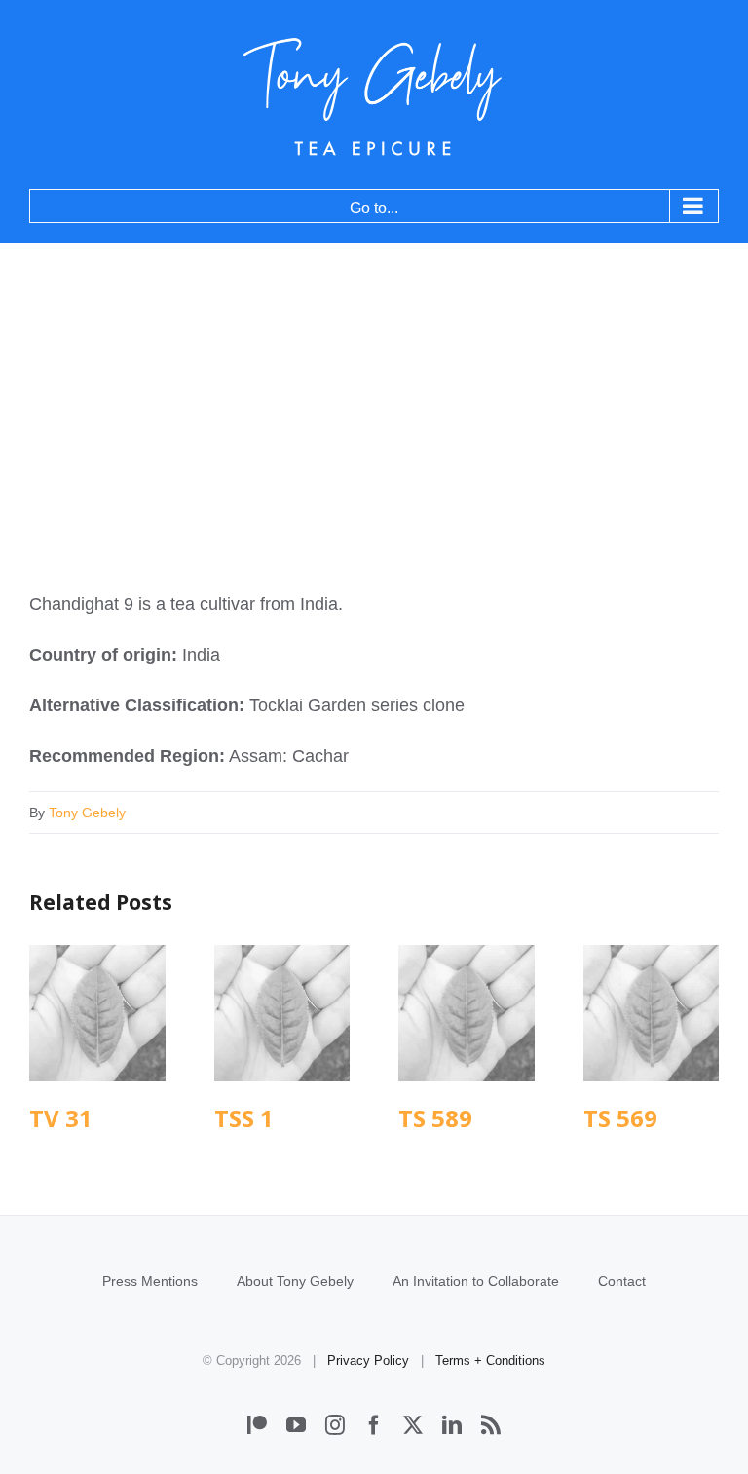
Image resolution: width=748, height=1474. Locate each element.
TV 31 (97, 1012)
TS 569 (651, 1012)
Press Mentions (150, 1281)
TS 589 (466, 1012)
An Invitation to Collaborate (476, 1281)
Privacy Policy (368, 1360)
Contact (622, 1281)
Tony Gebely (87, 812)
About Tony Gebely (295, 1281)
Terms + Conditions (490, 1360)
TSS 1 (282, 1012)
